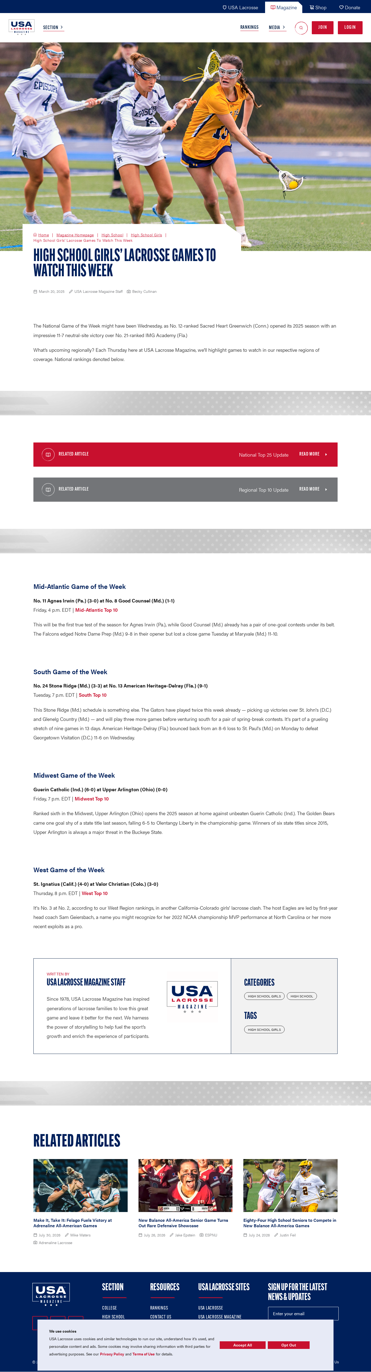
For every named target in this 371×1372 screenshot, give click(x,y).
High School (113, 235)
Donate (352, 7)
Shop (320, 7)
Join (322, 27)
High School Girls (146, 235)
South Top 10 (92, 694)
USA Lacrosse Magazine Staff (86, 983)
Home (43, 235)
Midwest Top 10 (92, 798)
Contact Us (160, 1317)
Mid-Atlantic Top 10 (96, 609)
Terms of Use (144, 1354)
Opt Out (288, 1345)
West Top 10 (95, 893)
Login (350, 27)
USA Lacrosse (243, 7)
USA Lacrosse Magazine (220, 1317)
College (109, 1308)
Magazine (286, 7)
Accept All (242, 1345)
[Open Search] (301, 28)
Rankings (249, 27)
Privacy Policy (112, 1354)
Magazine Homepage (75, 235)
